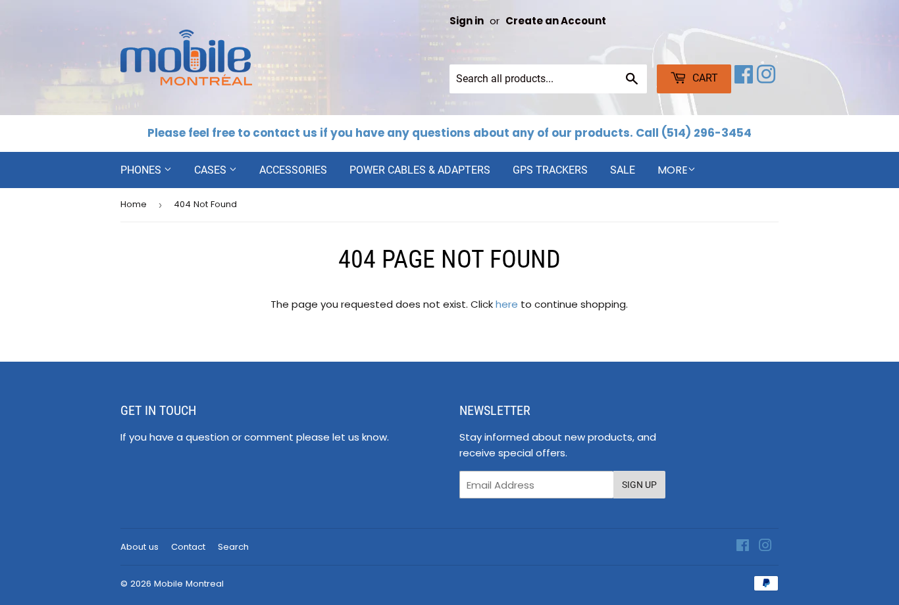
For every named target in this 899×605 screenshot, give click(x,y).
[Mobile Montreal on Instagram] (766, 78)
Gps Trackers (550, 170)
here (507, 304)
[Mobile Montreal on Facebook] (743, 78)
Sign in (467, 21)
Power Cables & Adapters (419, 170)
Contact (188, 547)
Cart (704, 78)
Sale (622, 170)
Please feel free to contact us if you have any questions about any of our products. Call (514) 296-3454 (449, 133)
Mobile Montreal (189, 583)
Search (233, 547)
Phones (142, 170)
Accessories (293, 170)
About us (139, 547)
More (672, 170)
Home (133, 204)
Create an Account (555, 21)
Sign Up (639, 484)
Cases (211, 170)
